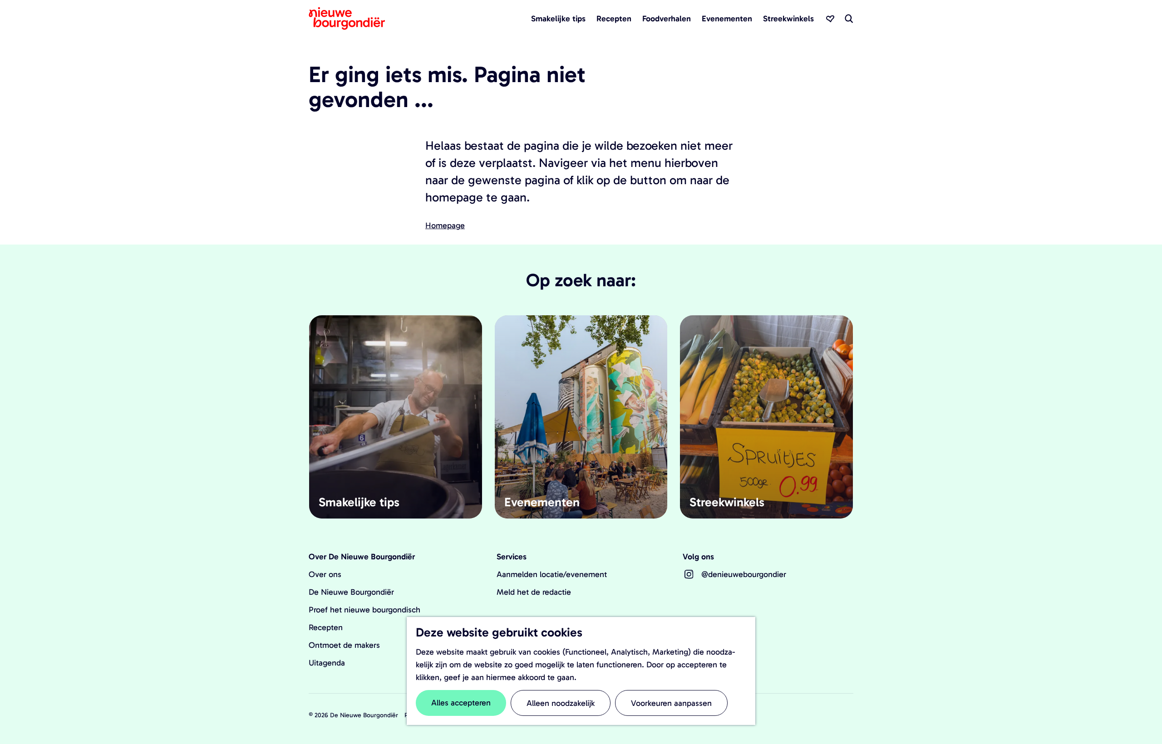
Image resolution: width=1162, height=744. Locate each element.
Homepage (445, 225)
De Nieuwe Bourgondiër (351, 592)
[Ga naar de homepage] (347, 18)
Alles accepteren (461, 703)
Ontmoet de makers (344, 645)
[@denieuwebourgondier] (689, 574)
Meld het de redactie (534, 592)
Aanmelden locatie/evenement (552, 574)
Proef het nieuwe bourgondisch (364, 610)
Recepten (326, 627)
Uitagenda (327, 663)
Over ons (325, 574)
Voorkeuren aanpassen (671, 703)
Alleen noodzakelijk (561, 703)
